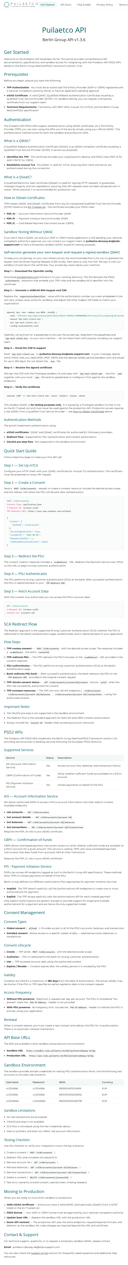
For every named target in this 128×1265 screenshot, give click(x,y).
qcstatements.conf (27, 277)
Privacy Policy (104, 4)
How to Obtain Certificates (88, 411)
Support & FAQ (40, 1253)
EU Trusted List (37, 207)
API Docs (65, 4)
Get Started (47, 4)
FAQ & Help (83, 4)
